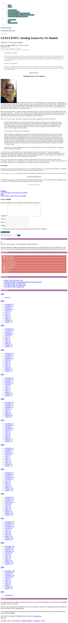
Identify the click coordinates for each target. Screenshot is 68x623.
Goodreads (17, 48)
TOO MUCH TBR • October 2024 (14, 287)
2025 (2, 294)
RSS (7, 272)
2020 (2, 399)
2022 (2, 350)
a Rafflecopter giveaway (34, 184)
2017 (2, 469)
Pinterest (10, 267)
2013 (2, 567)
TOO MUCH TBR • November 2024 (15, 285)
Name (3, 219)
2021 (2, 374)
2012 (2, 592)
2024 (2, 301)
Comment (4, 216)
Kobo (21, 49)
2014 (2, 543)
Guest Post (4, 33)
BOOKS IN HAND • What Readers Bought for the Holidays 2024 (23, 282)
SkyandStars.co (37, 616)
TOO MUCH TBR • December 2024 (14, 283)
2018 (2, 445)
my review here (11, 173)
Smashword (26, 49)
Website (3, 48)
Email (3, 222)
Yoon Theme (15, 620)
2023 (2, 325)
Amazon (3, 49)
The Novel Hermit (6, 27)
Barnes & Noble (16, 49)
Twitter (7, 48)
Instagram (10, 264)
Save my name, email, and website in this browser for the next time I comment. (25, 229)
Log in (43, 620)
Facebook (11, 48)
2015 (2, 518)
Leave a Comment (17, 42)
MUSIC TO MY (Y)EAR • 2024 (13, 280)
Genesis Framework (27, 620)
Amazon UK (8, 49)
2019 (2, 420)
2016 (2, 494)
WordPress (37, 620)
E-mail (8, 269)
